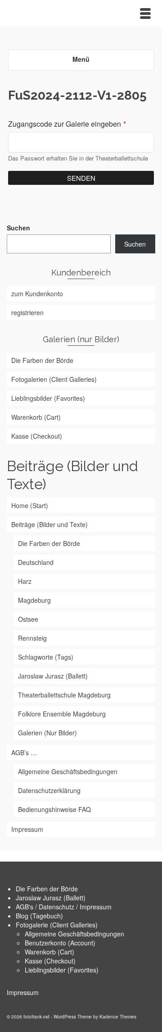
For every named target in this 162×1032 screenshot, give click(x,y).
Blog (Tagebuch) (39, 915)
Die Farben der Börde (47, 888)
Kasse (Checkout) (50, 960)
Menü (81, 59)
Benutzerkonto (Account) (60, 942)
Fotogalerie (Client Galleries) (57, 924)
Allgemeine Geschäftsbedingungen (74, 933)
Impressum (23, 992)
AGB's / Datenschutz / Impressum (64, 906)
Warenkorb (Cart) (49, 951)
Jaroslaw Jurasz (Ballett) (51, 897)
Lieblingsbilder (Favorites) (62, 969)
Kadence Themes (117, 1017)
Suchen (18, 227)
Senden (81, 178)
